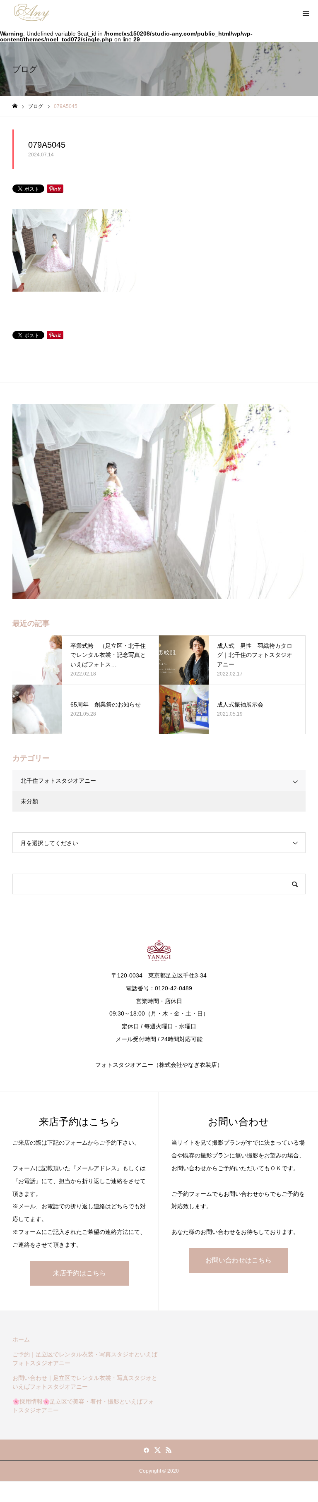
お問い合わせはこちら (238, 1260)
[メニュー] (305, 12)
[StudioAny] (31, 12)
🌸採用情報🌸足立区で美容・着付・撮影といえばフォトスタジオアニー (83, 1405)
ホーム (21, 1339)
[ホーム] (14, 106)
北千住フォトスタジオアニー (58, 780)
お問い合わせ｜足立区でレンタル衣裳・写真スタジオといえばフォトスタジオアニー (84, 1382)
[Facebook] (146, 1450)
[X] (158, 1450)
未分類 (29, 801)
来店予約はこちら (79, 1273)
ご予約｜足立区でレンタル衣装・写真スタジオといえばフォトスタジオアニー (84, 1358)
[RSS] (169, 1450)
